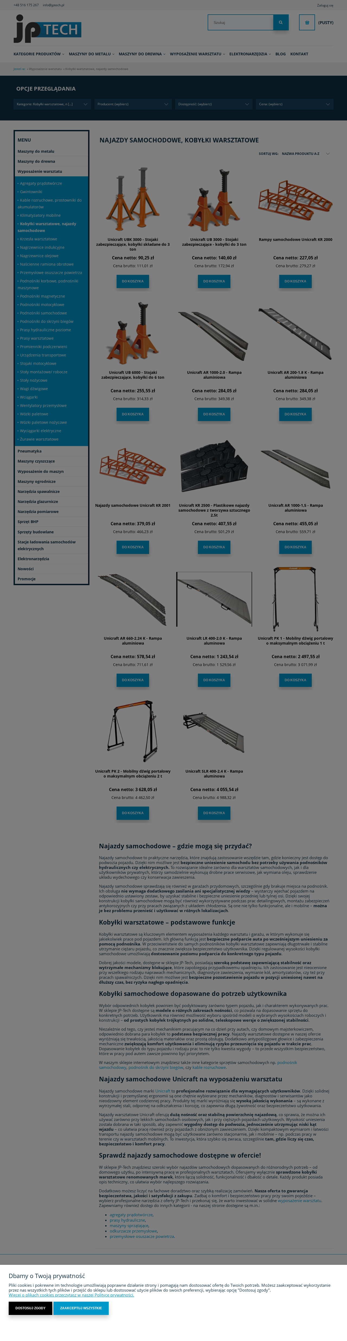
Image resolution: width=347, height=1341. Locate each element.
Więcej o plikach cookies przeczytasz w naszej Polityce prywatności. (71, 1295)
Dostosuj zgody (30, 1308)
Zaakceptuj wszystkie (81, 1308)
